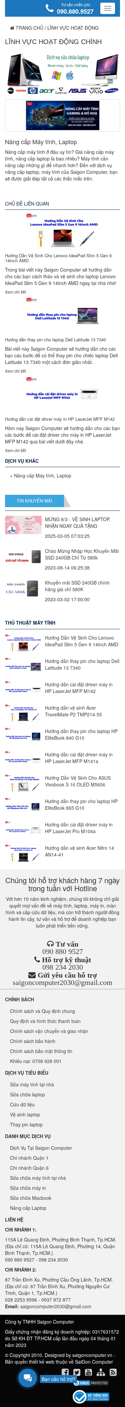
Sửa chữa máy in (28, 1187)
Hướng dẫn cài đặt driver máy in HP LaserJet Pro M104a (79, 827)
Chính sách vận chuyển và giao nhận (49, 1031)
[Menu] (107, 8)
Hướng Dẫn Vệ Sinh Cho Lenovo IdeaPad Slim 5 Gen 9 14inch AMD (58, 257)
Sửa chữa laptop (27, 1094)
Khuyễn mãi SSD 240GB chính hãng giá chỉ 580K (77, 586)
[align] (101, 1373)
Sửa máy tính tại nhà (32, 1084)
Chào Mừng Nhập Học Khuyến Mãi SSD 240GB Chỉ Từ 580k (82, 554)
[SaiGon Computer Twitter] (77, 1373)
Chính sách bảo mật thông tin (41, 1051)
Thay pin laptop (26, 1124)
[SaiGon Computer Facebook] (66, 1373)
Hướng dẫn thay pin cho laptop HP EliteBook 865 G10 (81, 804)
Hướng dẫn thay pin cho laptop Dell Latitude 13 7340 (55, 339)
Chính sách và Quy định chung (42, 1011)
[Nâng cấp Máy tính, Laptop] (62, 115)
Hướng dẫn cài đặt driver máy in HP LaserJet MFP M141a (79, 757)
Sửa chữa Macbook (30, 1197)
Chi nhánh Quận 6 (29, 1167)
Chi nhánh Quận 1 (29, 1157)
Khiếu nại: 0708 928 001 (36, 1061)
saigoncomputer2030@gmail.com (62, 982)
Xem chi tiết (15, 292)
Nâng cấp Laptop (28, 1207)
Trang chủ (28, 27)
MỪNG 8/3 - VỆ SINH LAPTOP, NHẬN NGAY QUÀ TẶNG (77, 522)
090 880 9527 (62, 951)
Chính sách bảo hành (32, 1041)
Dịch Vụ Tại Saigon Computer (41, 1147)
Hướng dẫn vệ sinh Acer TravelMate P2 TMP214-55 (73, 711)
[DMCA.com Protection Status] (91, 1383)
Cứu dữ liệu (22, 1104)
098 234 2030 (62, 967)
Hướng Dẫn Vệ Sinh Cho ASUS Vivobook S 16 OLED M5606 (78, 781)
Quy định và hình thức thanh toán (45, 1021)
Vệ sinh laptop (25, 1114)
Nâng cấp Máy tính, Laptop (41, 141)
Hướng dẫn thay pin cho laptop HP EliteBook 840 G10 (81, 734)
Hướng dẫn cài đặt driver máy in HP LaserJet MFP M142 (60, 419)
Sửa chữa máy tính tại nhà (38, 1177)
